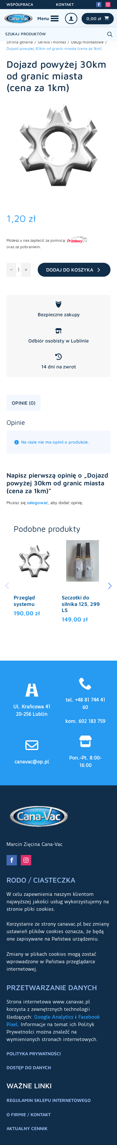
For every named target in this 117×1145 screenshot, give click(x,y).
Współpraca (19, 4)
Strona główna (19, 42)
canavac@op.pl (32, 762)
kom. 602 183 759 (85, 721)
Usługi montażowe (87, 42)
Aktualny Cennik (26, 1128)
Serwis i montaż (52, 42)
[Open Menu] (47, 18)
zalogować (37, 502)
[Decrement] (11, 270)
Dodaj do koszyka (69, 269)
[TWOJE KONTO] (71, 18)
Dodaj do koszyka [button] (34, 604)
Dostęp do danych (28, 1067)
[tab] (23, 403)
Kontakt (65, 4)
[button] (110, 586)
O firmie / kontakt (28, 1114)
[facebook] (98, 4)
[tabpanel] (58, 465)
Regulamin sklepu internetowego (48, 1100)
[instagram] (107, 4)
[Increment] (26, 270)
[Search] (110, 34)
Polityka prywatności (33, 1053)
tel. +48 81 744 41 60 (85, 703)
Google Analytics (53, 1017)
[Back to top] (104, 1132)
